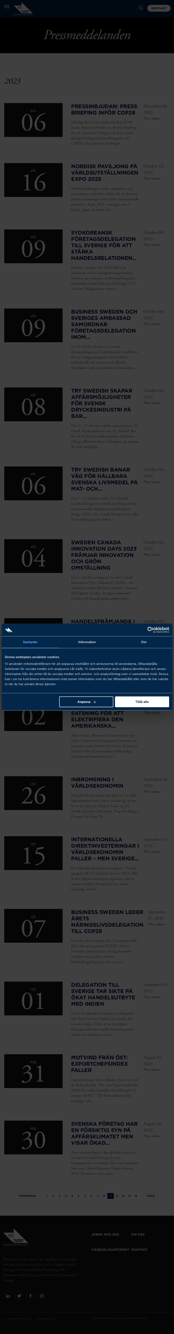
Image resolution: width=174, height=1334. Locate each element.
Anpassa (83, 702)
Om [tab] (143, 642)
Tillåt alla (142, 702)
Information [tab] (87, 642)
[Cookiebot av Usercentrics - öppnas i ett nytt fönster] (150, 630)
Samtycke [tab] (30, 642)
